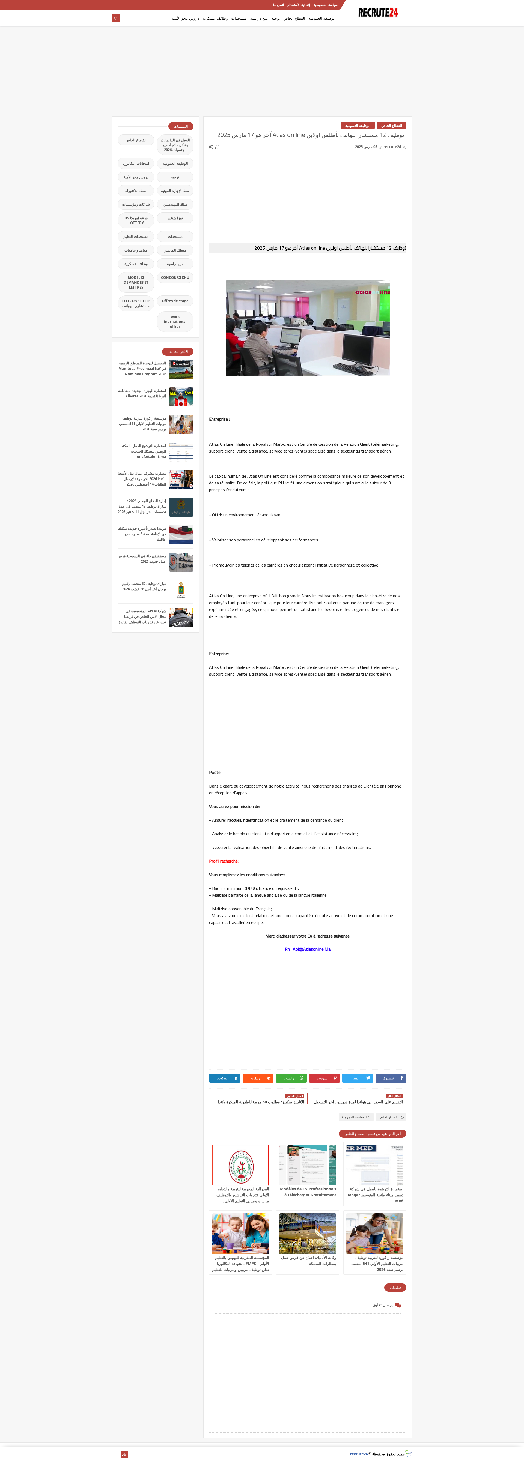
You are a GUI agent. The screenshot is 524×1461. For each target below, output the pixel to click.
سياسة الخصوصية (326, 4)
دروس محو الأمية (185, 18)
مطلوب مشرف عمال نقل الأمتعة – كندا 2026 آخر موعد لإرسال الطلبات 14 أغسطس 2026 (142, 479)
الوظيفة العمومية (321, 18)
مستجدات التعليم (135, 236)
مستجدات (239, 18)
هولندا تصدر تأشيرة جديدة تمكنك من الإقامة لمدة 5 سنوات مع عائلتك (142, 534)
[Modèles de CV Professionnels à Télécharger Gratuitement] (307, 1165)
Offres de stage (175, 300)
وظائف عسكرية (215, 18)
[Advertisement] (262, 74)
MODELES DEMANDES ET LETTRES (136, 282)
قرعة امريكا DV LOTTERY (136, 220)
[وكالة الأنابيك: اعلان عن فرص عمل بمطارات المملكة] (307, 1233)
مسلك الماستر (175, 250)
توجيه (275, 18)
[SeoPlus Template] (408, 1453)
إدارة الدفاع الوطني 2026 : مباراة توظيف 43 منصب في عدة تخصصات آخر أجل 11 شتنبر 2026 (142, 506)
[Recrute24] (115, 4)
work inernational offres (175, 321)
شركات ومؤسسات (136, 204)
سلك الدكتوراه (136, 190)
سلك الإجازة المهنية (175, 190)
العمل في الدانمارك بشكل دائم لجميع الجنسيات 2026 (175, 144)
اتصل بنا (278, 4)
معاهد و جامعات (135, 250)
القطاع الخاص (294, 18)
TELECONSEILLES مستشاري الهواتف (136, 303)
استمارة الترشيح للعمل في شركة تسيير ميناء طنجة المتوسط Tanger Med (375, 1194)
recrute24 (359, 1453)
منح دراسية (259, 18)
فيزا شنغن (175, 217)
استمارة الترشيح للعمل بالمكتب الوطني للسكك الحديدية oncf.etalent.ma (143, 451)
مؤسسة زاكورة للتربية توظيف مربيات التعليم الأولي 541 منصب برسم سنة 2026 (377, 1263)
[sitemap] (124, 1454)
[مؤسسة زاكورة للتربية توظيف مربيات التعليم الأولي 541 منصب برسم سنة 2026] (374, 1233)
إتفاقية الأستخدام (298, 4)
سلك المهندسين (175, 204)
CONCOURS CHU (175, 277)
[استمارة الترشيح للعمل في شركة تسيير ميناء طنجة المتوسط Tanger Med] (374, 1165)
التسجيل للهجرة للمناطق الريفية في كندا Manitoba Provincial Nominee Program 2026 (142, 368)
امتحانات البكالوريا (136, 163)
